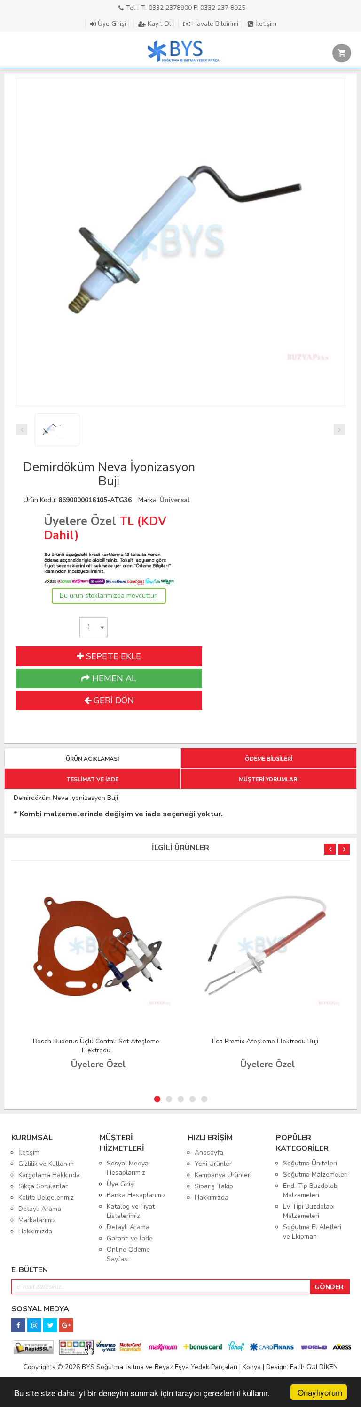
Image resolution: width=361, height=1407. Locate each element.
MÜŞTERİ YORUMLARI (268, 779)
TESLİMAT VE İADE (92, 779)
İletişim (264, 23)
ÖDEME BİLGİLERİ (268, 758)
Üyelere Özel (80, 521)
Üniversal (175, 499)
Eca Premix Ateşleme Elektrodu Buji (265, 1041)
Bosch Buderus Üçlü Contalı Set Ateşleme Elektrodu (96, 1046)
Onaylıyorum (320, 1392)
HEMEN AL (113, 678)
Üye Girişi (111, 23)
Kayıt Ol (158, 23)
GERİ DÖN (112, 700)
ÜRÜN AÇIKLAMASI (92, 758)
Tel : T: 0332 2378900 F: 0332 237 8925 (184, 7)
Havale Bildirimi (214, 23)
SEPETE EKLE (112, 656)
